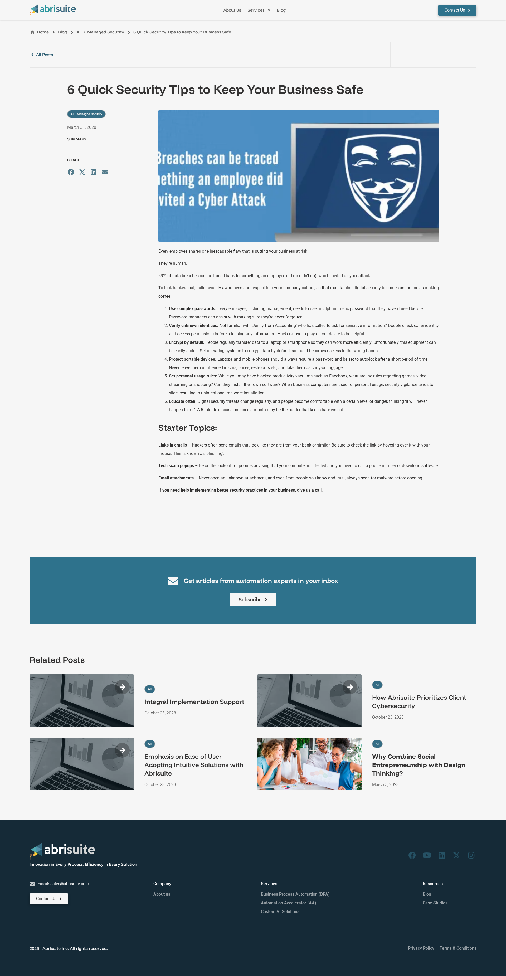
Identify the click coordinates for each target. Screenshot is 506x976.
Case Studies (435, 902)
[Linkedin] (441, 855)
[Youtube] (427, 855)
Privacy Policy (421, 948)
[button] (258, 10)
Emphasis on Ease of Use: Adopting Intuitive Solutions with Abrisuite (194, 764)
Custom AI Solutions (280, 911)
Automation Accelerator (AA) (288, 902)
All (78, 32)
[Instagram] (471, 855)
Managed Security (105, 32)
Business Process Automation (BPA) (295, 894)
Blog (427, 894)
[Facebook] (412, 855)
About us (161, 894)
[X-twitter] (456, 855)
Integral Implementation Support (194, 701)
